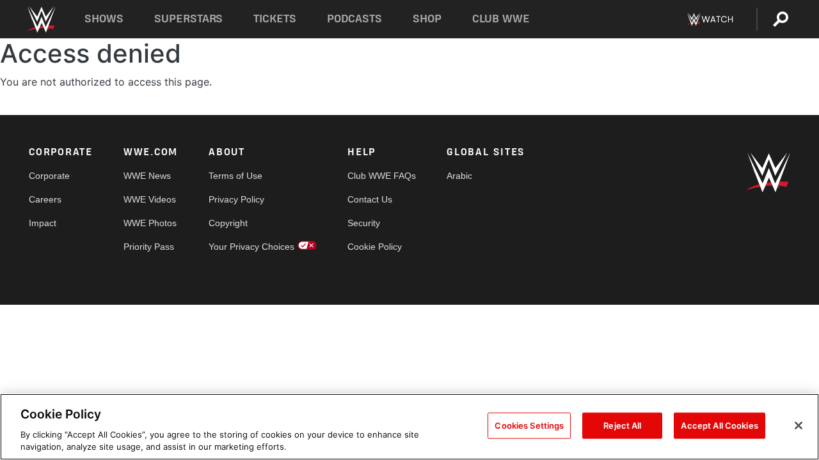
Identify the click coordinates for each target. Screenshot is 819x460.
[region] (409, 427)
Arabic (459, 176)
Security (363, 223)
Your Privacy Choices (251, 246)
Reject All (622, 425)
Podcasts (354, 19)
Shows (103, 19)
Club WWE (501, 19)
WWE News (147, 176)
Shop (427, 19)
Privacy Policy (236, 199)
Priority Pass (148, 246)
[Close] (798, 425)
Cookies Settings (529, 425)
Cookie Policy (374, 246)
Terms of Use (235, 176)
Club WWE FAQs (381, 176)
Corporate (49, 176)
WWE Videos (149, 199)
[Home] (41, 19)
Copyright (228, 223)
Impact (42, 223)
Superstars (188, 19)
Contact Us (369, 199)
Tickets (274, 19)
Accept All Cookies (719, 425)
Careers (45, 199)
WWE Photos (150, 223)
